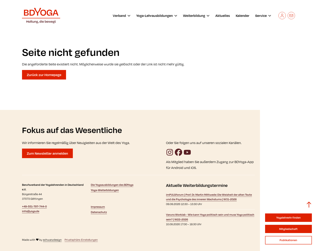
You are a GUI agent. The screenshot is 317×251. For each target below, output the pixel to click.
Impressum (98, 207)
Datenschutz (99, 212)
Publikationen (288, 240)
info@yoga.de (30, 211)
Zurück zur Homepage (44, 74)
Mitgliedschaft (288, 229)
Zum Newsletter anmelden (47, 153)
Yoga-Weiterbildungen (105, 190)
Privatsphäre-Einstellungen (81, 240)
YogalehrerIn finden (288, 217)
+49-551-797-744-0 (34, 206)
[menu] (121, 15)
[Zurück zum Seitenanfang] (309, 205)
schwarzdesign (52, 240)
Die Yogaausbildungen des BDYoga (112, 185)
